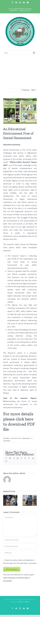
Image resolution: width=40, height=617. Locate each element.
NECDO (21, 602)
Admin (7, 438)
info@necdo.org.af (24, 10)
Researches (26, 438)
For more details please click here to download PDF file (19, 421)
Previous (25, 90)
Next (33, 90)
